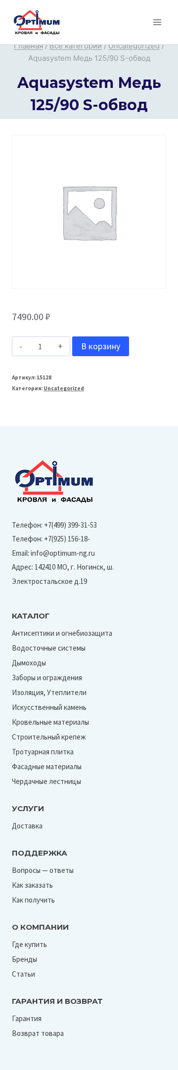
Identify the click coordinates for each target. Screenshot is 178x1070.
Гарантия (27, 1018)
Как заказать (32, 885)
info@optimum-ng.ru (63, 553)
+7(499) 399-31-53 (70, 525)
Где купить (29, 944)
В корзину (100, 346)
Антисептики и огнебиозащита (62, 633)
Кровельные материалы (50, 722)
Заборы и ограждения (47, 677)
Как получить (33, 900)
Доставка (27, 825)
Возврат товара (38, 1033)
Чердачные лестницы (46, 781)
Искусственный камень (49, 707)
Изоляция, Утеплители (49, 692)
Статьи (23, 974)
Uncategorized (64, 388)
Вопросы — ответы (43, 870)
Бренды (24, 959)
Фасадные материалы (47, 766)
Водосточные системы (49, 648)
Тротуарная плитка (43, 751)
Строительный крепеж (49, 736)
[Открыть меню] (157, 22)
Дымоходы (29, 662)
